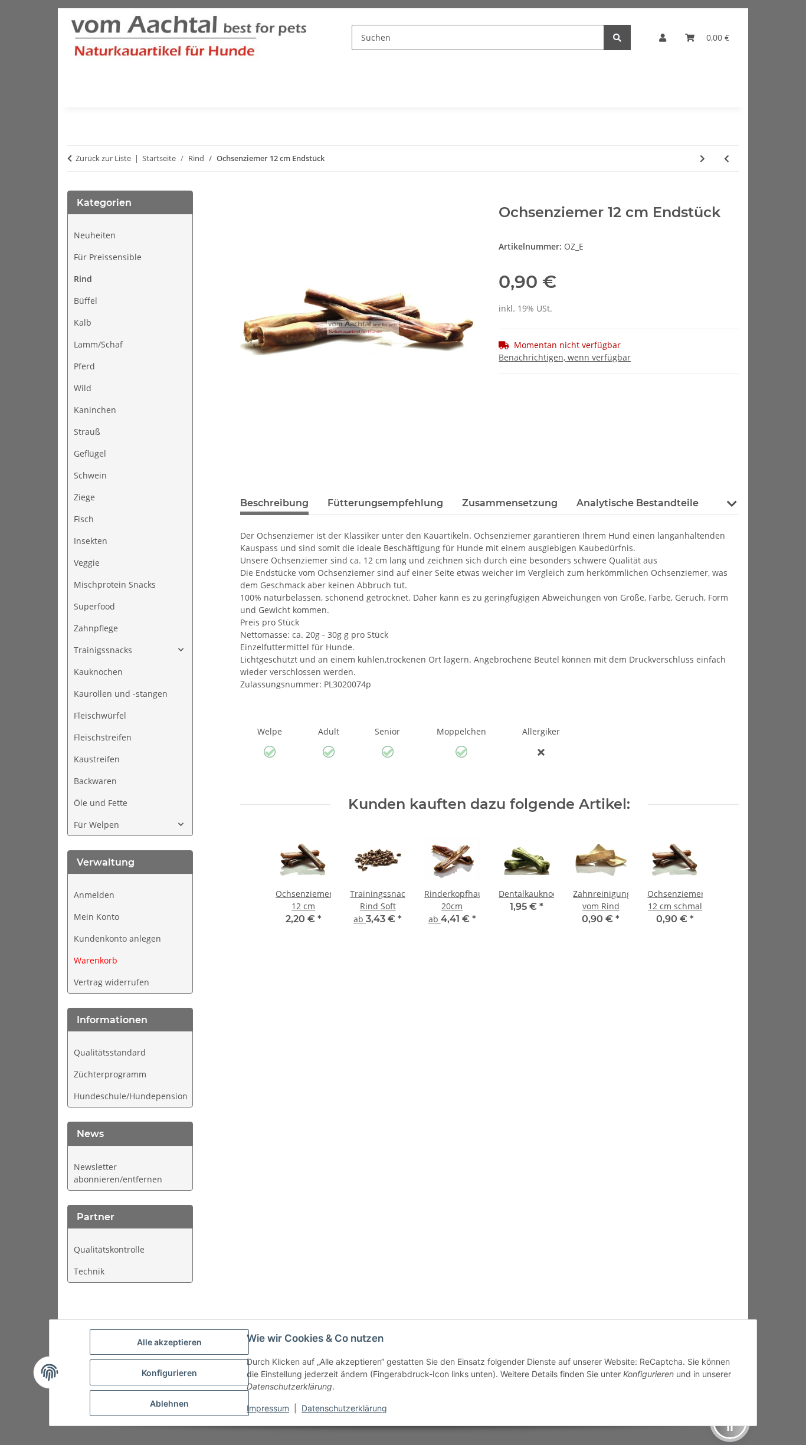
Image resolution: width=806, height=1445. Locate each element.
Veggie (87, 562)
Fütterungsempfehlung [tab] (385, 503)
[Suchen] (617, 37)
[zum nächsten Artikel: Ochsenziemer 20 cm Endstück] (702, 158)
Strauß (87, 431)
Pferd (84, 366)
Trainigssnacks (103, 650)
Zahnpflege (96, 628)
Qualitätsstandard (110, 1052)
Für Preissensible (108, 257)
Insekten (90, 540)
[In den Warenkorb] (249, 197)
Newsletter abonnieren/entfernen (118, 1173)
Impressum (268, 1408)
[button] (663, 37)
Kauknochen (98, 671)
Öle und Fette (100, 802)
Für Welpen (96, 824)
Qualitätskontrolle (109, 1249)
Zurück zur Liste (103, 158)
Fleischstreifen (103, 737)
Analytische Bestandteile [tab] (637, 503)
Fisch (84, 519)
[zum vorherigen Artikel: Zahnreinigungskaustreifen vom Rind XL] (727, 158)
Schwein (90, 475)
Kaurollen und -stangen (121, 693)
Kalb (82, 322)
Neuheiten (95, 235)
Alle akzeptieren (169, 1342)
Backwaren (95, 781)
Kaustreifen (97, 759)
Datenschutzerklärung (344, 1408)
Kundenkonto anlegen (117, 938)
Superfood (94, 606)
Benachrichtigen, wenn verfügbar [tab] (565, 357)
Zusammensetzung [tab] (510, 503)
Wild (82, 388)
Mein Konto (96, 916)
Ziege (84, 497)
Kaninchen (95, 409)
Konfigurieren (169, 1373)
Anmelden (94, 894)
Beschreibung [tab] (274, 503)
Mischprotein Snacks (115, 584)
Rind (83, 278)
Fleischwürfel (100, 715)
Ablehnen (169, 1403)
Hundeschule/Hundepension (131, 1096)
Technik (89, 1271)
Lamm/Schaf (98, 344)
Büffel (85, 300)
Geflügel (90, 453)
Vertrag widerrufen (111, 982)
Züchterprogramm (110, 1074)
